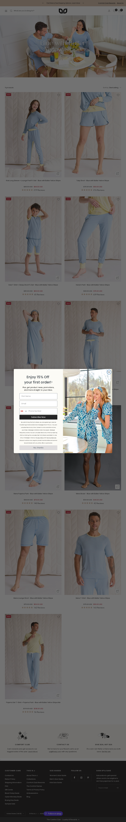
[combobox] (23, 411)
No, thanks (38, 447)
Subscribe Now (38, 417)
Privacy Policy (40, 438)
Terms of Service (51, 438)
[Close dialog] (109, 372)
